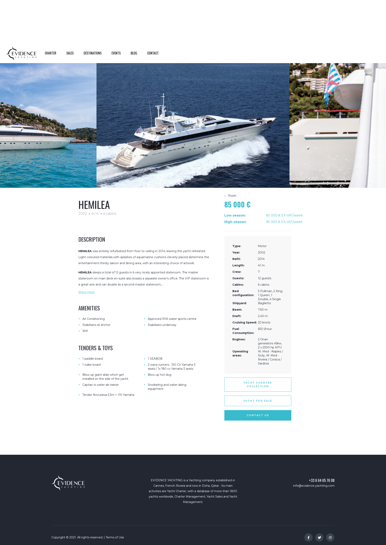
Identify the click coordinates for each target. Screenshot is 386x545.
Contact (205, 32)
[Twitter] (319, 537)
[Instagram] (330, 537)
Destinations (152, 32)
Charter (114, 32)
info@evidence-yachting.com (314, 486)
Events (174, 32)
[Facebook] (308, 537)
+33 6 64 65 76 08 (322, 480)
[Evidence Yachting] (21, 53)
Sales (131, 32)
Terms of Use (115, 537)
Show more (86, 292)
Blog (189, 32)
